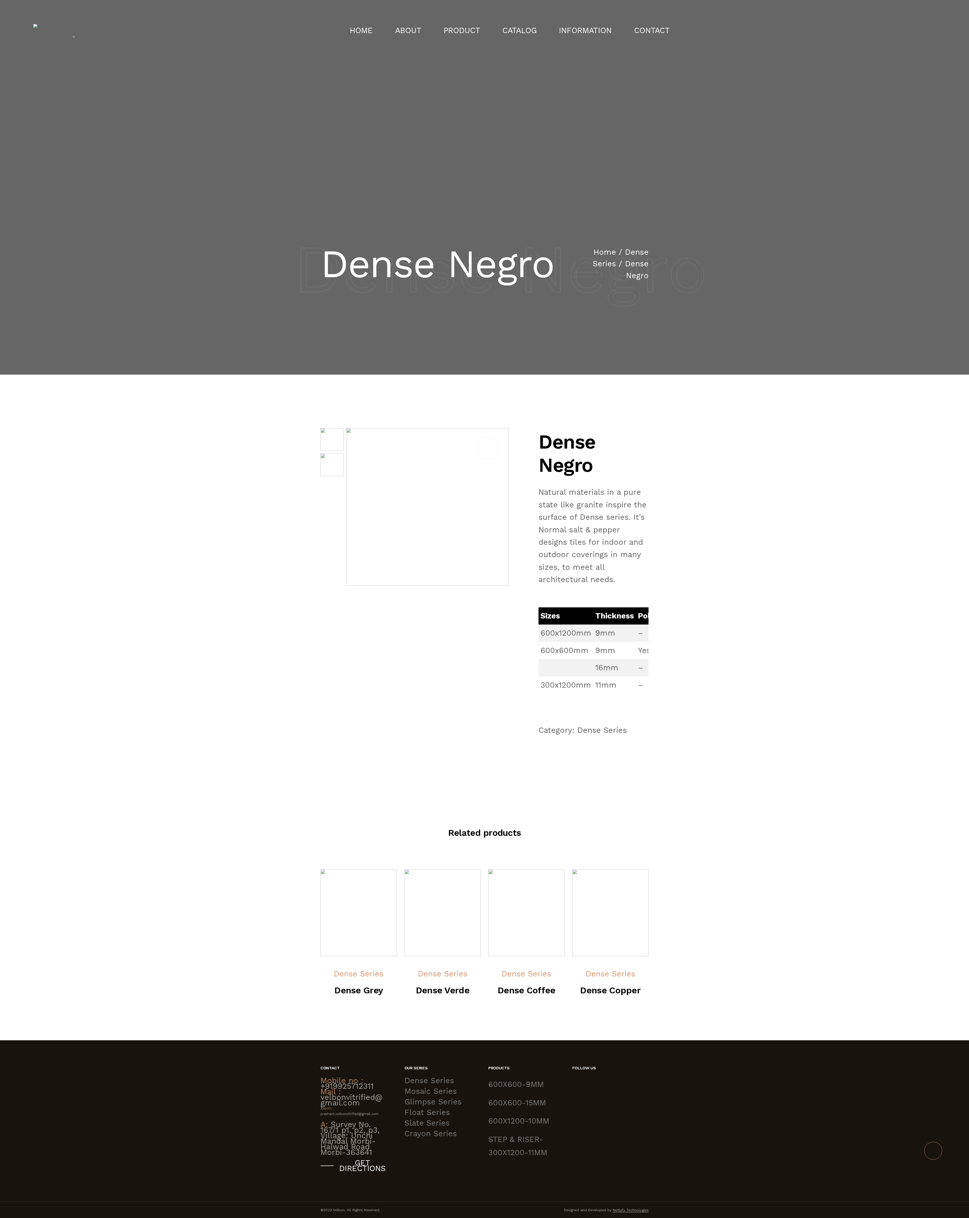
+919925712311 (347, 1086)
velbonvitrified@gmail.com (351, 1100)
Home (361, 31)
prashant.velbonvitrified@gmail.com (349, 1114)
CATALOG (519, 31)
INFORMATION (585, 31)
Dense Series (602, 730)
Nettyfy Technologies (631, 1210)
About (408, 31)
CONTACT (652, 31)
